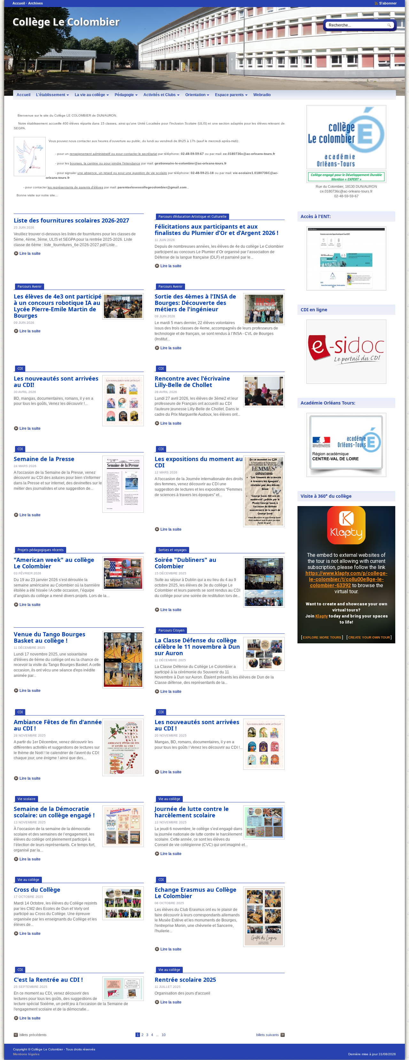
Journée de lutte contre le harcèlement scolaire (192, 812)
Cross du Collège (37, 889)
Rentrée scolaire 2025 (185, 979)
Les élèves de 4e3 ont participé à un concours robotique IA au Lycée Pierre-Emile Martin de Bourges (58, 305)
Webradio (262, 95)
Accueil (18, 3)
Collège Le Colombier (66, 21)
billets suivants (267, 1035)
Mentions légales (26, 1054)
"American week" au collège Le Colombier (54, 563)
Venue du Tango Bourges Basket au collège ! (49, 637)
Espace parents (229, 95)
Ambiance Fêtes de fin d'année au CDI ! (58, 725)
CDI (20, 368)
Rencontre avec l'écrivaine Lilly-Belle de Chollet (192, 382)
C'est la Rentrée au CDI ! (48, 979)
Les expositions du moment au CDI (199, 462)
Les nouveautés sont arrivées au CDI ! (197, 725)
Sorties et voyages (172, 550)
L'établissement (50, 95)
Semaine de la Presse (44, 459)
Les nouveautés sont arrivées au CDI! (56, 382)
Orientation (195, 95)
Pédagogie (124, 95)
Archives (35, 3)
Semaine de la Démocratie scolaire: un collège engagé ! (54, 812)
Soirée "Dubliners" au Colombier (185, 563)
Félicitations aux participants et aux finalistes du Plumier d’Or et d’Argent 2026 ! (216, 230)
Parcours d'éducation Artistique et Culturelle (192, 216)
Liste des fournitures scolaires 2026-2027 (71, 220)
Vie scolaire (26, 799)
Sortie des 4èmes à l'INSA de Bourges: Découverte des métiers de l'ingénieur (195, 302)
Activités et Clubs (159, 95)
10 (164, 1035)
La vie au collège (90, 95)
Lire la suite (30, 253)
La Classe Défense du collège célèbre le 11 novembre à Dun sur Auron (197, 646)
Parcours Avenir (30, 286)
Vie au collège (169, 799)
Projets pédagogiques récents (41, 550)
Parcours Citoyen (171, 630)
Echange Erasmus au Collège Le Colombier (195, 893)
